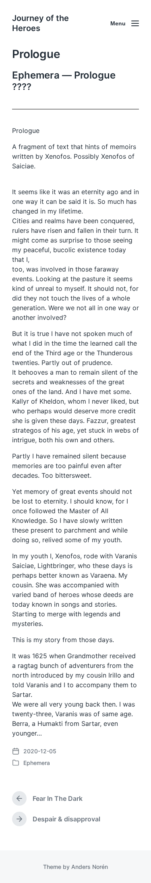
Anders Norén (89, 866)
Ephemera (36, 762)
